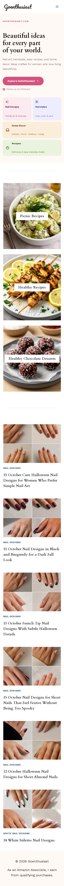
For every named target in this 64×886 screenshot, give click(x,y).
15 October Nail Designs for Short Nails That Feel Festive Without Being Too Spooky (31, 703)
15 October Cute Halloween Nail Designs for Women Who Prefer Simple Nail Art (30, 480)
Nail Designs (12, 468)
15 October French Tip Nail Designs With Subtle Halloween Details (30, 629)
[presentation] (32, 443)
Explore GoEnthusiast (21, 81)
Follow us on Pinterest (18, 89)
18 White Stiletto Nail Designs (29, 840)
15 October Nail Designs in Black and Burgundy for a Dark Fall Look (31, 554)
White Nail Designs (16, 833)
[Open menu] (57, 6)
